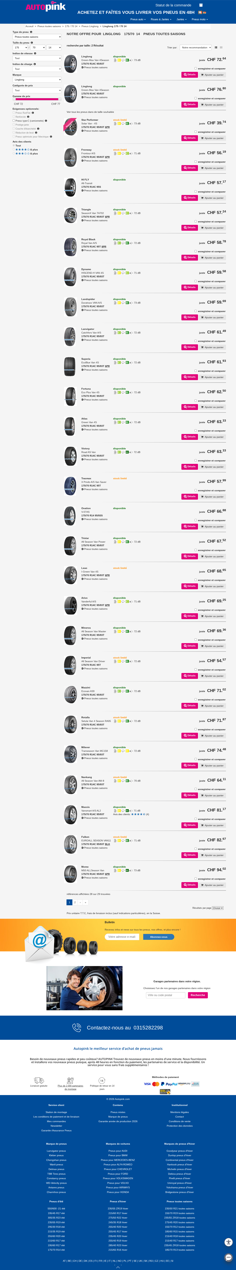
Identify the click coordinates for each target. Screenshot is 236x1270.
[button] (228, 1241)
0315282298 (147, 1027)
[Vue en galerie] (221, 47)
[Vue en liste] (216, 47)
